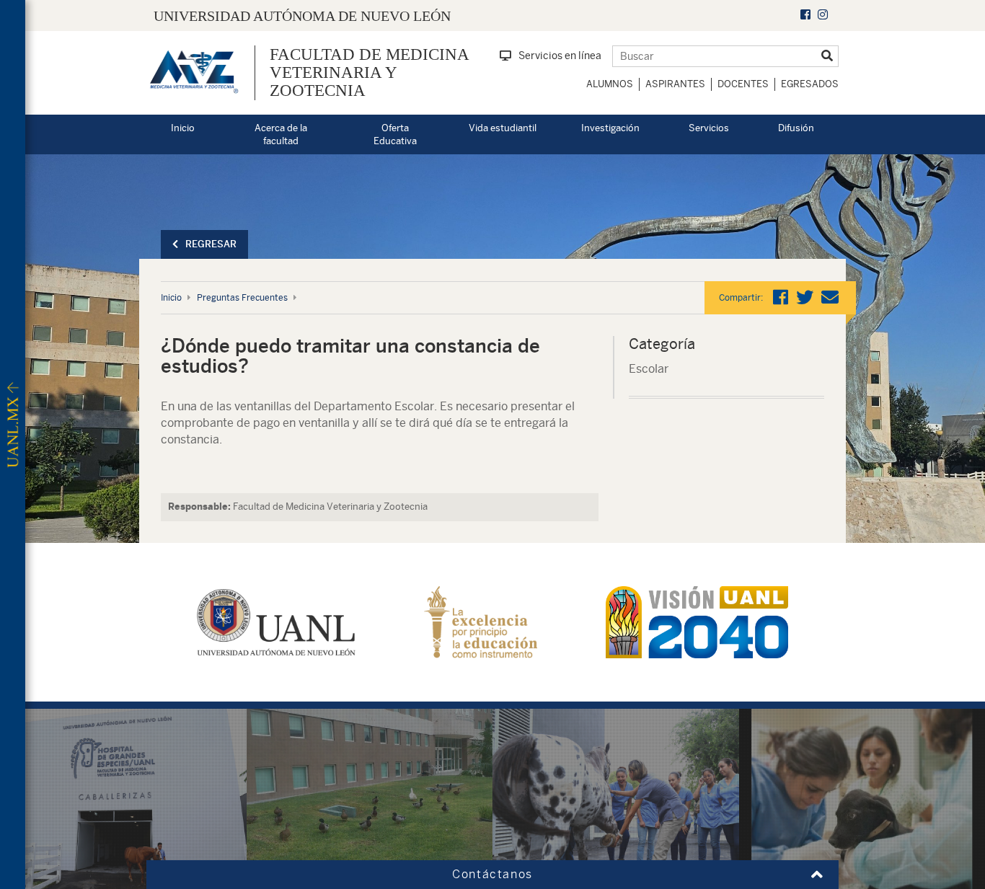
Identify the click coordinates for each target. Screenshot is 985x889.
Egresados (810, 84)
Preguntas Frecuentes (242, 298)
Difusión (796, 128)
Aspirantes (675, 84)
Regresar (211, 244)
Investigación (610, 128)
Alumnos (609, 84)
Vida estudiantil (502, 128)
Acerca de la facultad (281, 135)
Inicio (183, 128)
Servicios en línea (559, 55)
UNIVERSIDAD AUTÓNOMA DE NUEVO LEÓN (302, 16)
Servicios (709, 128)
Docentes (743, 84)
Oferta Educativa (395, 135)
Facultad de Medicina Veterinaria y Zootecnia (369, 72)
